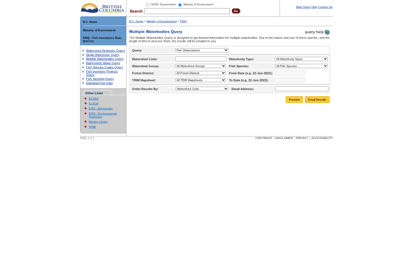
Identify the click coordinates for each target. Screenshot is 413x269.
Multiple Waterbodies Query (105, 58)
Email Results (317, 99)
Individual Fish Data (99, 83)
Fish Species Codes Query (104, 67)
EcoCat (93, 103)
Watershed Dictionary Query (105, 50)
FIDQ (183, 21)
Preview (294, 99)
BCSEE (94, 98)
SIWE (92, 126)
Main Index (303, 6)
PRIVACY (302, 138)
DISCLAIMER (284, 138)
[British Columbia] (103, 8)
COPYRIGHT (263, 138)
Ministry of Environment (99, 30)
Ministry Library (98, 121)
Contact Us (325, 6)
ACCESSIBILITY (322, 138)
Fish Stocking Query (100, 78)
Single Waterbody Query (102, 55)
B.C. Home (90, 21)
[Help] (317, 32)
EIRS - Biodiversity (101, 108)
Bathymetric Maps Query (103, 63)
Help (314, 6)
